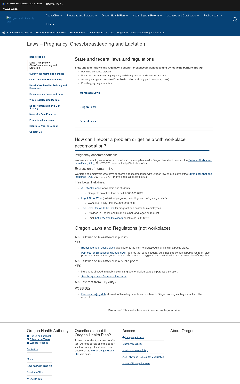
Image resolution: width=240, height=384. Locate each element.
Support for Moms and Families (46, 73)
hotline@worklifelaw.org (109, 218)
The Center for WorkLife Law (97, 208)
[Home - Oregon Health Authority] (3, 32)
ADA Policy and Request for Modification (143, 356)
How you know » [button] (54, 3)
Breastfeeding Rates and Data (46, 94)
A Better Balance (91, 188)
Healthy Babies (78, 32)
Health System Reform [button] (148, 15)
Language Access (134, 337)
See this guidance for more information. (104, 276)
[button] (10, 8)
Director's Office (35, 372)
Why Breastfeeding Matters (44, 99)
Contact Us (35, 131)
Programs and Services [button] (82, 15)
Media (30, 359)
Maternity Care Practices (42, 114)
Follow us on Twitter (40, 339)
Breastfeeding (97, 32)
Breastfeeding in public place (98, 247)
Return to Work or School (43, 125)
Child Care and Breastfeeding (45, 79)
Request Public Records (39, 365)
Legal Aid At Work (91, 198)
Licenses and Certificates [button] (183, 15)
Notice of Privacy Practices (136, 363)
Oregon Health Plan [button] (115, 15)
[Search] (235, 20)
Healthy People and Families (51, 32)
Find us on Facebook (40, 335)
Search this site (37, 36)
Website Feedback (39, 342)
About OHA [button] (54, 15)
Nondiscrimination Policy (135, 350)
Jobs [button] (50, 24)
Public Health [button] (213, 15)
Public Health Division (20, 32)
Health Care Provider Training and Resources (48, 87)
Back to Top (35, 378)
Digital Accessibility (132, 343)
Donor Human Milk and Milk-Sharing (45, 107)
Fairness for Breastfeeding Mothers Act (103, 252)
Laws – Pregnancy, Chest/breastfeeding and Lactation (43, 65)
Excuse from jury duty (93, 294)
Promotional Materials (41, 120)
